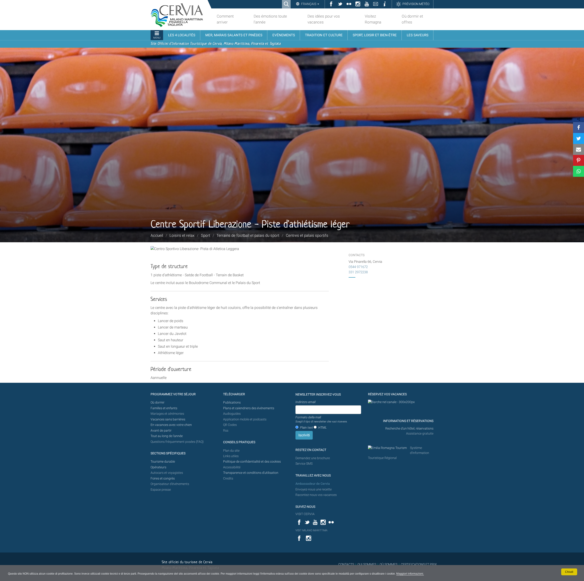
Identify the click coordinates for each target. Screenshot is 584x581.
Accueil (157, 235)
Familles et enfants (164, 408)
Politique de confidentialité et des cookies (252, 462)
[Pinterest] (578, 160)
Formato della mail (321, 419)
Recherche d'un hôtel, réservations (409, 428)
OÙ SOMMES (388, 564)
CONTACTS (346, 564)
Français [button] (308, 4)
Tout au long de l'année (167, 436)
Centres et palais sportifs (307, 235)
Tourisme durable (163, 462)
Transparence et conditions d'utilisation (250, 473)
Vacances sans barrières (168, 419)
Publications (232, 402)
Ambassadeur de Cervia (312, 484)
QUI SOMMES (366, 564)
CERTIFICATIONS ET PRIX (419, 564)
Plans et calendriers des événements (248, 408)
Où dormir (157, 402)
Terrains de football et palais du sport (247, 235)
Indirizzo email (305, 402)
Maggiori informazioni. (410, 573)
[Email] (578, 149)
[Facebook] (578, 127)
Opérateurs (158, 467)
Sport (205, 235)
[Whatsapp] (578, 171)
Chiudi (569, 571)
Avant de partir (161, 430)
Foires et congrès (163, 478)
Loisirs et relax (181, 235)
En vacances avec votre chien (172, 425)
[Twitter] (578, 138)
